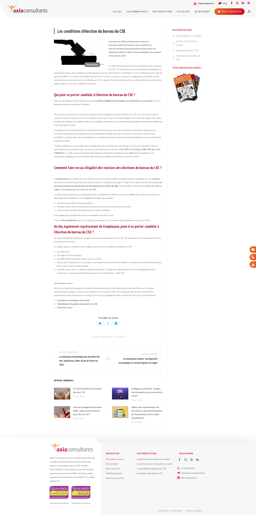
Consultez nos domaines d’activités (73, 300)
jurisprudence (62, 178)
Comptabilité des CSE (187, 50)
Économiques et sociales (188, 36)
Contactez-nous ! (65, 307)
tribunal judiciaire (69, 220)
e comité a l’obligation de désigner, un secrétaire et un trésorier (123, 100)
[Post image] (62, 394)
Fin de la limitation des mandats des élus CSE (87, 390)
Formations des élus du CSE (188, 57)
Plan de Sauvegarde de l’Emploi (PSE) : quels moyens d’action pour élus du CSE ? (87, 411)
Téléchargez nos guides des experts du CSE (77, 304)
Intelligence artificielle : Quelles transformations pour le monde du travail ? (147, 392)
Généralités (92, 64)
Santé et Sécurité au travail (186, 43)
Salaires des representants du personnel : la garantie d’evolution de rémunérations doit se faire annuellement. (146, 412)
